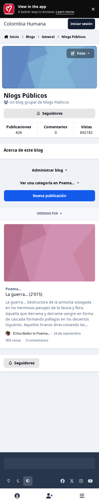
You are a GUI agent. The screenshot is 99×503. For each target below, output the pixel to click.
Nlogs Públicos (25, 95)
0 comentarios (37, 340)
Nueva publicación (49, 195)
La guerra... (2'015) (24, 294)
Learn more (10, 9)
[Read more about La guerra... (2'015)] (49, 253)
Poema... (13, 288)
